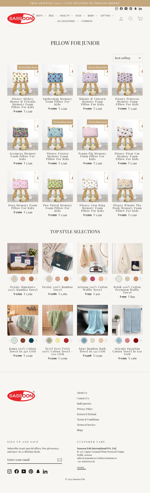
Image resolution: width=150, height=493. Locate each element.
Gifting (106, 15)
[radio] (14, 279)
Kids (79, 15)
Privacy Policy (85, 408)
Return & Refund (86, 414)
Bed (52, 15)
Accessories (66, 21)
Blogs (80, 430)
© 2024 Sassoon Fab (75, 479)
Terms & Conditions (88, 419)
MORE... (81, 467)
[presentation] (36, 278)
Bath (40, 15)
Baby (91, 15)
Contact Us (83, 398)
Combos (86, 21)
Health (65, 15)
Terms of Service (86, 424)
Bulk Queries (84, 403)
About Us (82, 392)
